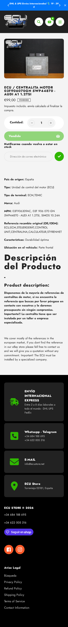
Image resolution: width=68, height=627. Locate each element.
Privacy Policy (13, 582)
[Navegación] (60, 22)
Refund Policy (13, 588)
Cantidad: (16, 122)
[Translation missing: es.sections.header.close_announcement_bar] (65, 5)
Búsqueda (10, 575)
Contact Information (16, 607)
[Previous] (8, 5)
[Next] (59, 5)
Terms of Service (14, 601)
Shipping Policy (14, 595)
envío (31, 106)
